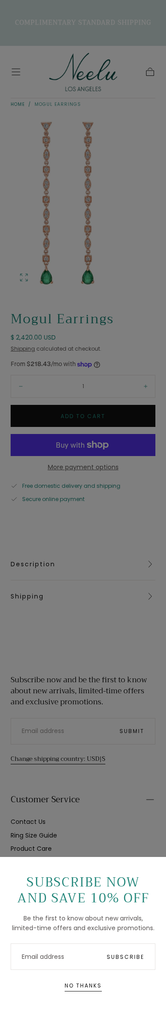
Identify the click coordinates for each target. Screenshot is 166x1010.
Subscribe (125, 957)
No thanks (83, 985)
